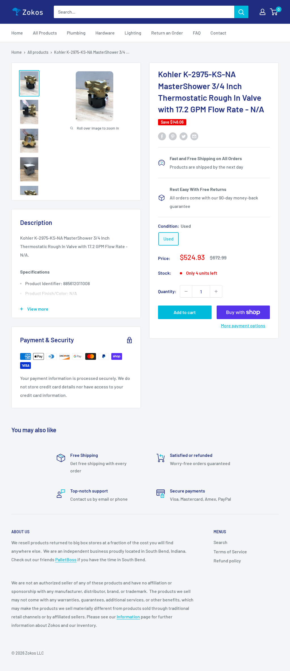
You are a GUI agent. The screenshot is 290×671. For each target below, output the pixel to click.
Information (128, 616)
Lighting (133, 32)
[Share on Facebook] (162, 136)
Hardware (105, 32)
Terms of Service (230, 551)
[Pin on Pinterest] (173, 136)
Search (220, 542)
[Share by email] (194, 136)
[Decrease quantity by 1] (186, 291)
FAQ (197, 32)
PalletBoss (65, 559)
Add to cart (185, 312)
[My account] (262, 12)
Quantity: (167, 291)
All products (37, 52)
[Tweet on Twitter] (183, 136)
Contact (218, 32)
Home (17, 32)
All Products (45, 32)
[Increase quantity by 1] (216, 291)
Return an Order (167, 32)
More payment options (243, 325)
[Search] (241, 12)
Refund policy (227, 560)
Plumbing (76, 32)
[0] (274, 11)
